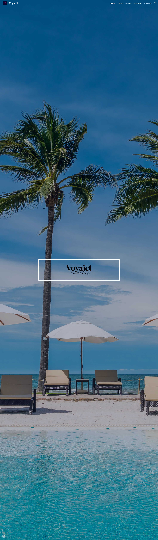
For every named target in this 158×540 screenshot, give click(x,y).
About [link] (120, 3)
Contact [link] (128, 3)
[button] (155, 3)
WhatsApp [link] (148, 3)
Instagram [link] (137, 3)
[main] (79, 270)
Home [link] (113, 3)
